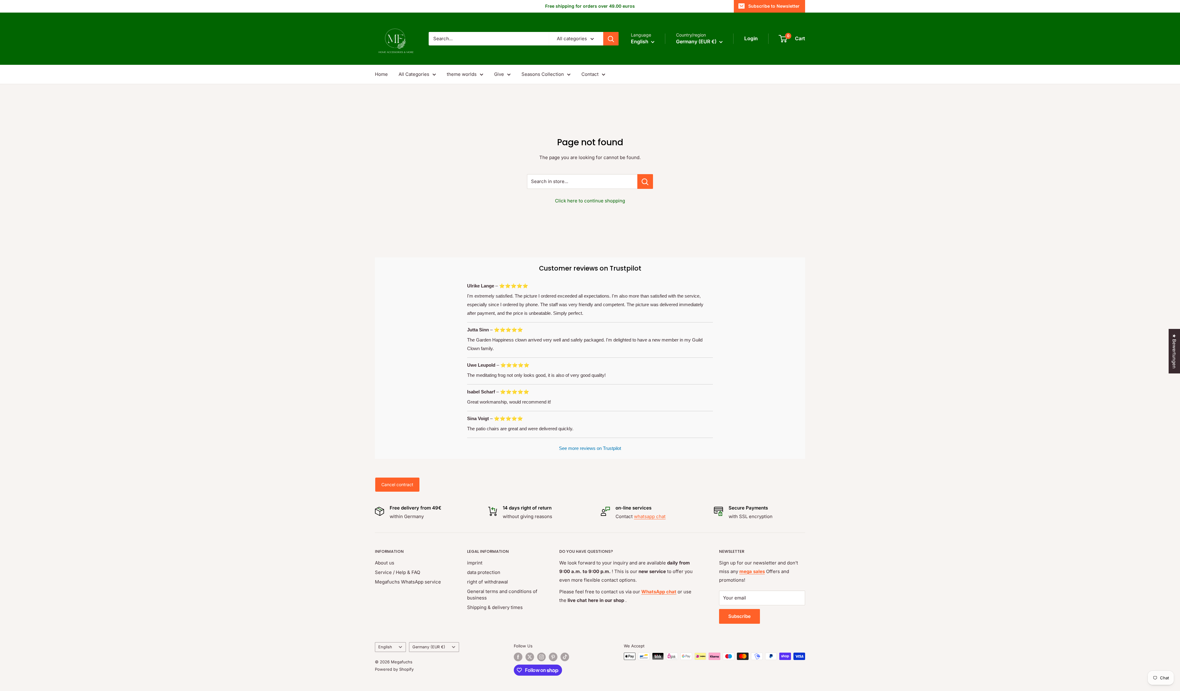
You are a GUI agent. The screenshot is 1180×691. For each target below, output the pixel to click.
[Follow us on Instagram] (541, 657)
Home (381, 74)
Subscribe (739, 616)
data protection (483, 572)
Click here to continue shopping (590, 201)
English (385, 647)
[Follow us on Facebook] (518, 657)
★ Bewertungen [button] (1174, 351)
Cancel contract (397, 484)
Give (499, 74)
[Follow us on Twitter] (529, 657)
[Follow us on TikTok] (564, 657)
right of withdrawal (487, 582)
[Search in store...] (645, 181)
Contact (590, 74)
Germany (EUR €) (428, 647)
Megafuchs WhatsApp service (408, 582)
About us (384, 563)
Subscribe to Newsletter (774, 6)
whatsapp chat (650, 516)
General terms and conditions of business (502, 594)
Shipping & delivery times (495, 607)
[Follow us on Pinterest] (553, 657)
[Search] (611, 38)
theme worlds (462, 74)
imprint (474, 563)
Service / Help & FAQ (397, 572)
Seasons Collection (542, 74)
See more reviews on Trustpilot (590, 448)
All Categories (414, 74)
